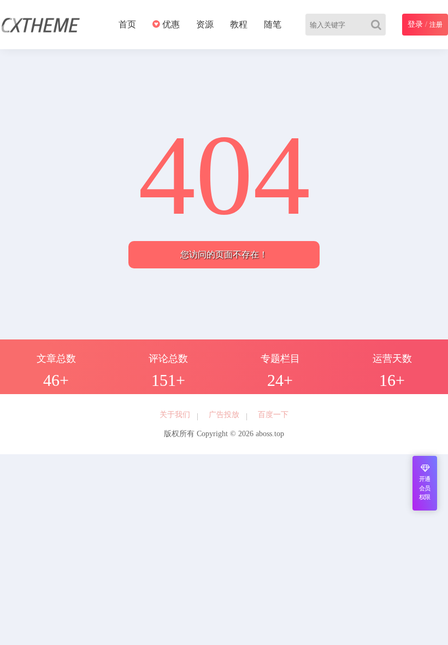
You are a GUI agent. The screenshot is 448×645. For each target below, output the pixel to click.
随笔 (272, 24)
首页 (127, 24)
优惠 (170, 24)
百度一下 (273, 415)
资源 (205, 24)
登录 (415, 24)
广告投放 (224, 415)
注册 (436, 24)
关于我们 (175, 415)
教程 (238, 24)
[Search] (378, 25)
